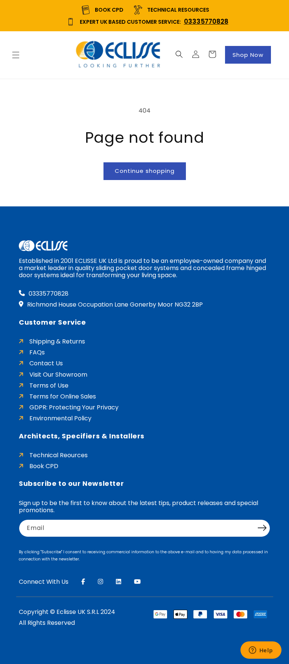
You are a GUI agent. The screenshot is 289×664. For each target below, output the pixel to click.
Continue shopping (145, 171)
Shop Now (248, 55)
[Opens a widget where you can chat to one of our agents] (260, 650)
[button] (16, 55)
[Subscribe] (262, 527)
